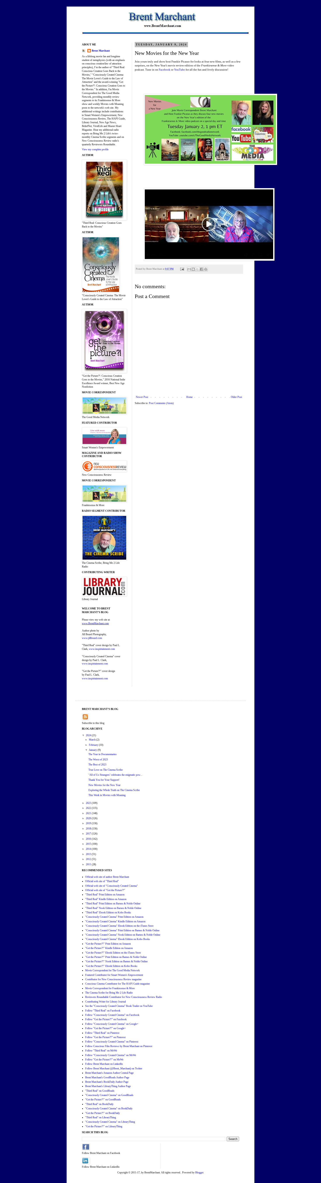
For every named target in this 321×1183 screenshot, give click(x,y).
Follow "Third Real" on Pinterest (102, 1032)
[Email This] (189, 269)
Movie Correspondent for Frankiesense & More (110, 988)
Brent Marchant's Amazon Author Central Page (109, 1072)
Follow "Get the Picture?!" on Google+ (105, 1028)
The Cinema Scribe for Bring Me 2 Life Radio (109, 992)
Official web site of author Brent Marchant (107, 876)
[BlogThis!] (193, 269)
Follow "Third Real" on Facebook (102, 1010)
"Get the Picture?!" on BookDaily (102, 1113)
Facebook (164, 69)
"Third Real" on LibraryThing (100, 1117)
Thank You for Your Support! (103, 779)
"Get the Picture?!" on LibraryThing (103, 1126)
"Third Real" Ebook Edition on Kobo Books (108, 912)
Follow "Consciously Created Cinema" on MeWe (110, 1055)
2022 (89, 808)
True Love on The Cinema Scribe (105, 769)
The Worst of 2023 (98, 759)
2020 (89, 818)
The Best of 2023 (97, 764)
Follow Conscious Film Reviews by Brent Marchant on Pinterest (118, 1046)
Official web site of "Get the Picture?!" (105, 890)
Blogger (199, 1172)
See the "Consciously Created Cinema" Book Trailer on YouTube (119, 1006)
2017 (89, 833)
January (93, 749)
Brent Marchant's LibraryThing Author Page (108, 1086)
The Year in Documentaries (102, 754)
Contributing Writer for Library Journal (105, 1001)
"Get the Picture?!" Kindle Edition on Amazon (109, 948)
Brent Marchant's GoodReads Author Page (107, 1077)
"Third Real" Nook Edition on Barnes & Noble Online (113, 908)
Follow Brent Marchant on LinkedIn (104, 1063)
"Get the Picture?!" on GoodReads (103, 1099)
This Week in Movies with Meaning (107, 795)
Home (189, 397)
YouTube (179, 69)
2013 (89, 854)
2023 (89, 803)
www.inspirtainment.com (102, 648)
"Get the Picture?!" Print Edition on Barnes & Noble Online (116, 957)
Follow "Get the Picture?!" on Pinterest (105, 1037)
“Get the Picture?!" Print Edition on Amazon (108, 943)
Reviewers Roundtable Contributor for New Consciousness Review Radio (123, 997)
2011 (89, 864)
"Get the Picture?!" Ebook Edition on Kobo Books (111, 966)
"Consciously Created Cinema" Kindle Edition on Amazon (115, 921)
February (94, 744)
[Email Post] (182, 268)
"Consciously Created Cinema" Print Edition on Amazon (114, 916)
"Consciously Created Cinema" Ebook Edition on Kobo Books (117, 939)
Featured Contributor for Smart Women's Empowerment (114, 975)
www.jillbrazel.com (92, 638)
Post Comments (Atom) (161, 403)
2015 (89, 843)
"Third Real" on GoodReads (99, 1090)
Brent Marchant (101, 50)
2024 (89, 735)
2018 (89, 828)
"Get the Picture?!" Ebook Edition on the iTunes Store (113, 952)
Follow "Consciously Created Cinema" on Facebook (112, 1014)
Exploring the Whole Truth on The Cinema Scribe (114, 790)
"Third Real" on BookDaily (99, 1104)
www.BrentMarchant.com (95, 623)
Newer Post (142, 397)
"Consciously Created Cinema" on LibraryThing (110, 1121)
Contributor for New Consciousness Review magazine (113, 979)
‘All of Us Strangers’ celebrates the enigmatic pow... (115, 774)
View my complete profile (95, 149)
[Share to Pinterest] (206, 269)
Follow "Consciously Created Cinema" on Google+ (111, 1023)
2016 (89, 838)
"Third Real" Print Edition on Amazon (104, 894)
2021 (89, 813)
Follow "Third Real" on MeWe (101, 1050)
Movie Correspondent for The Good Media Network (112, 970)
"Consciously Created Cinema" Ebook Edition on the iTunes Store (119, 925)
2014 (89, 848)
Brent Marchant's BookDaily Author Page (106, 1081)
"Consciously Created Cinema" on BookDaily (109, 1108)
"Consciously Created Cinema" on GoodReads (109, 1095)
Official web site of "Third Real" (102, 881)
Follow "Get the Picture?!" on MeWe (104, 1059)
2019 (89, 823)
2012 (89, 859)
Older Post (236, 397)
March (92, 739)
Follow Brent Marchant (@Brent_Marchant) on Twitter (113, 1068)
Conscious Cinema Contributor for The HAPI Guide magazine (117, 983)
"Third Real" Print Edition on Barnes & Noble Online (112, 903)
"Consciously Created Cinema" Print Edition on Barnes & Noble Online (122, 930)
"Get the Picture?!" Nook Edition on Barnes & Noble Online (116, 961)
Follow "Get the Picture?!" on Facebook (106, 1019)
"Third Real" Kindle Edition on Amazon (105, 899)
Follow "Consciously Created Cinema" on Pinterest (111, 1041)
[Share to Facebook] (201, 269)
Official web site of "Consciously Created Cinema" (111, 885)
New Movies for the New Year (104, 785)
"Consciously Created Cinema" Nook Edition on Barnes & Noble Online (122, 934)
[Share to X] (197, 269)
